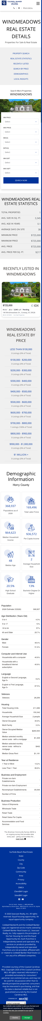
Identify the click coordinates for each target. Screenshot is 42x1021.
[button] (38, 3)
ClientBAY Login (21, 891)
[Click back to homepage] (11, 2)
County (21, 860)
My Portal (29, 8)
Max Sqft (6, 168)
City (21, 864)
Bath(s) (6, 148)
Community (21, 871)
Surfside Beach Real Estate (21, 852)
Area (21, 875)
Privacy (21, 879)
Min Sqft (6, 158)
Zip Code (21, 867)
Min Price (7, 117)
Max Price (7, 128)
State (21, 856)
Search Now (21, 180)
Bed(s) (5, 138)
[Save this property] (37, 285)
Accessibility (21, 883)
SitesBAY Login (21, 895)
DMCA (21, 887)
